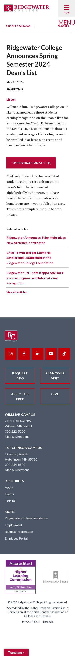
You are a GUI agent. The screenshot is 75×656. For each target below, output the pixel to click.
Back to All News (18, 26)
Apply (9, 487)
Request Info (20, 375)
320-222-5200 (15, 431)
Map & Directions (17, 436)
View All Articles (16, 292)
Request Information (19, 531)
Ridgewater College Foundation (26, 518)
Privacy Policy (30, 621)
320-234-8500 (15, 464)
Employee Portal (16, 538)
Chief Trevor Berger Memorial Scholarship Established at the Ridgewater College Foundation (29, 258)
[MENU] (66, 8)
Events (9, 494)
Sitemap (48, 621)
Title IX (10, 501)
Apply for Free (20, 396)
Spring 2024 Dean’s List (29, 163)
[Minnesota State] (55, 577)
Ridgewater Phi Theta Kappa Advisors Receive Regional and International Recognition (34, 278)
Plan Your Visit (55, 375)
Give (55, 394)
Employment (13, 525)
